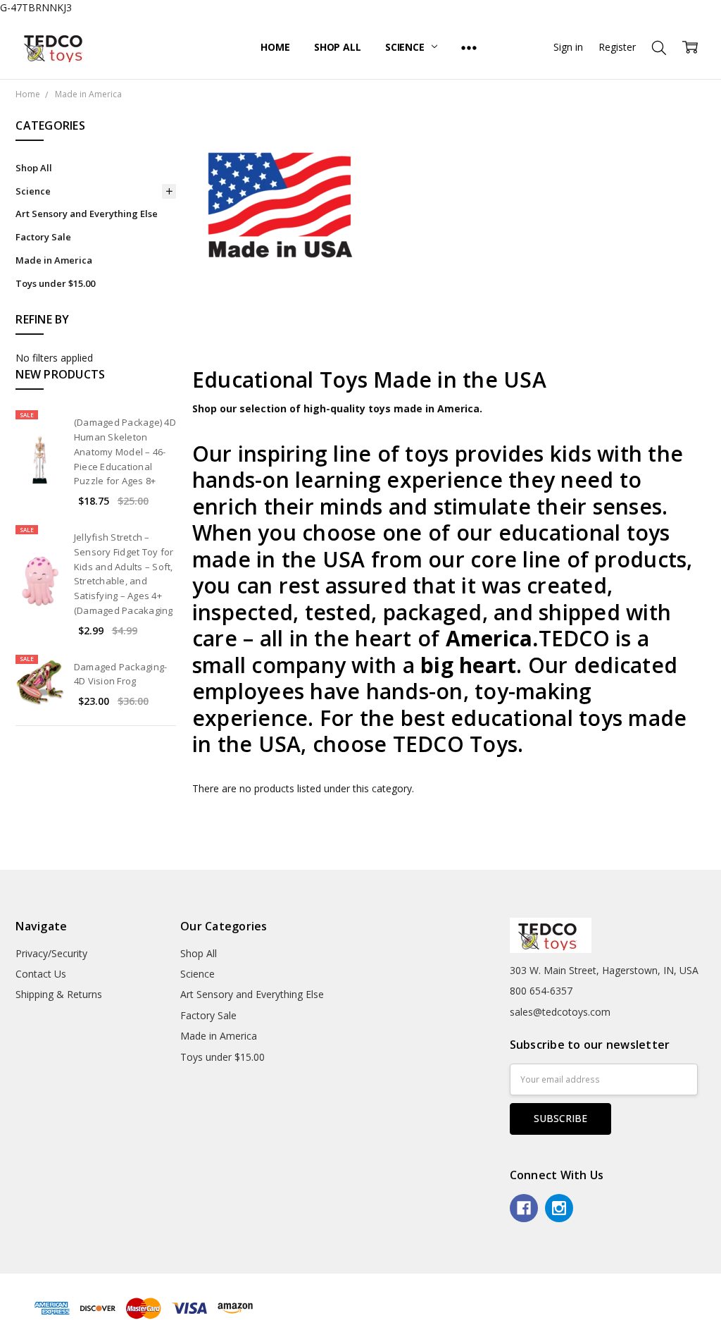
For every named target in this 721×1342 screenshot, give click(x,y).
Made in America (53, 260)
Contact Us (40, 973)
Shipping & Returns (58, 994)
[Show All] (469, 47)
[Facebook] (524, 1208)
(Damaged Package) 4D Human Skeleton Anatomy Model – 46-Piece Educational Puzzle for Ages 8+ (125, 451)
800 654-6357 (541, 990)
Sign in (568, 47)
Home (275, 47)
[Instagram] (559, 1208)
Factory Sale (43, 236)
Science (406, 47)
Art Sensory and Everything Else (86, 213)
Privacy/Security (51, 953)
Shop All (337, 47)
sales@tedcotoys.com (560, 1011)
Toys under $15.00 (55, 283)
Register (617, 47)
